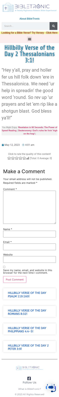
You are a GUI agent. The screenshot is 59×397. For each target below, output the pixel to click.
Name (7, 229)
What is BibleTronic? (29, 389)
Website (8, 254)
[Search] (53, 26)
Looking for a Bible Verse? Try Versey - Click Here (29, 32)
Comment (10, 189)
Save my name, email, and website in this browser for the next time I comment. (27, 271)
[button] (29, 38)
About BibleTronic (30, 18)
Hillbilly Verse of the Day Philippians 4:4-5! (27, 329)
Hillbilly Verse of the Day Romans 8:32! (27, 312)
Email (7, 242)
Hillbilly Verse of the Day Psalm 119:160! (27, 294)
